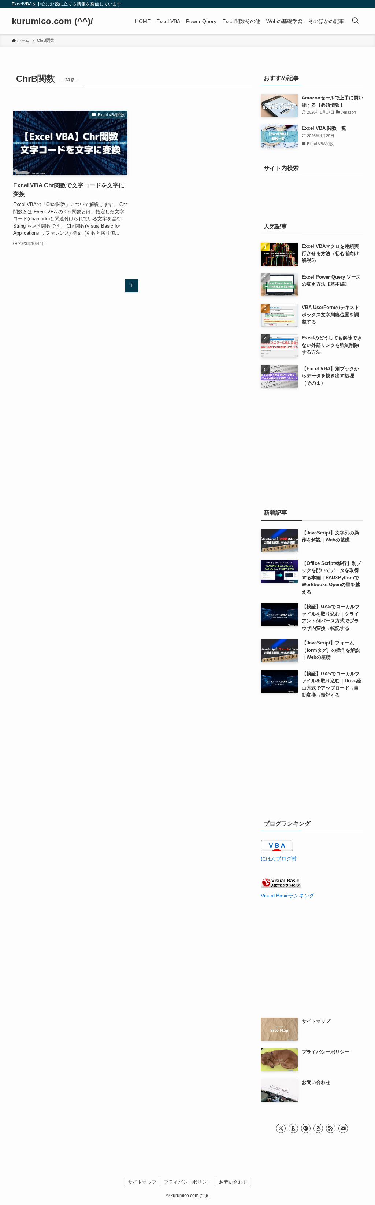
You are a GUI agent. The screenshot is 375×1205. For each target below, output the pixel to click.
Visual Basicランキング (287, 896)
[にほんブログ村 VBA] (277, 849)
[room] (293, 1128)
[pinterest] (306, 1128)
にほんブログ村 (279, 858)
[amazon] (318, 1128)
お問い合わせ (233, 1182)
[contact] (343, 1128)
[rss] (330, 1128)
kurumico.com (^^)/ (52, 21)
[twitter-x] (281, 1128)
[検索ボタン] (355, 21)
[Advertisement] (312, 446)
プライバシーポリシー (187, 1182)
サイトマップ (142, 1182)
